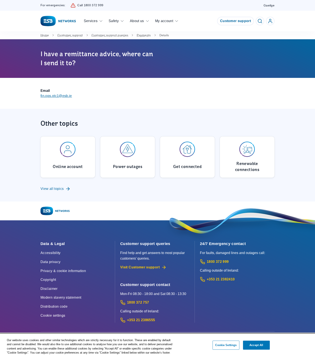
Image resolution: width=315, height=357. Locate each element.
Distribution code (54, 306)
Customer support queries (110, 35)
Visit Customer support (140, 267)
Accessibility (50, 253)
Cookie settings (52, 315)
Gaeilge (269, 5)
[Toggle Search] (260, 21)
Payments (144, 35)
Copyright (48, 279)
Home (44, 35)
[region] (157, 345)
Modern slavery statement (60, 297)
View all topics (52, 189)
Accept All (256, 345)
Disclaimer (49, 288)
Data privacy (50, 262)
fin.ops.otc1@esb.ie (56, 96)
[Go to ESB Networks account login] (270, 21)
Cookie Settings (226, 345)
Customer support (235, 21)
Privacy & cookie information (63, 271)
